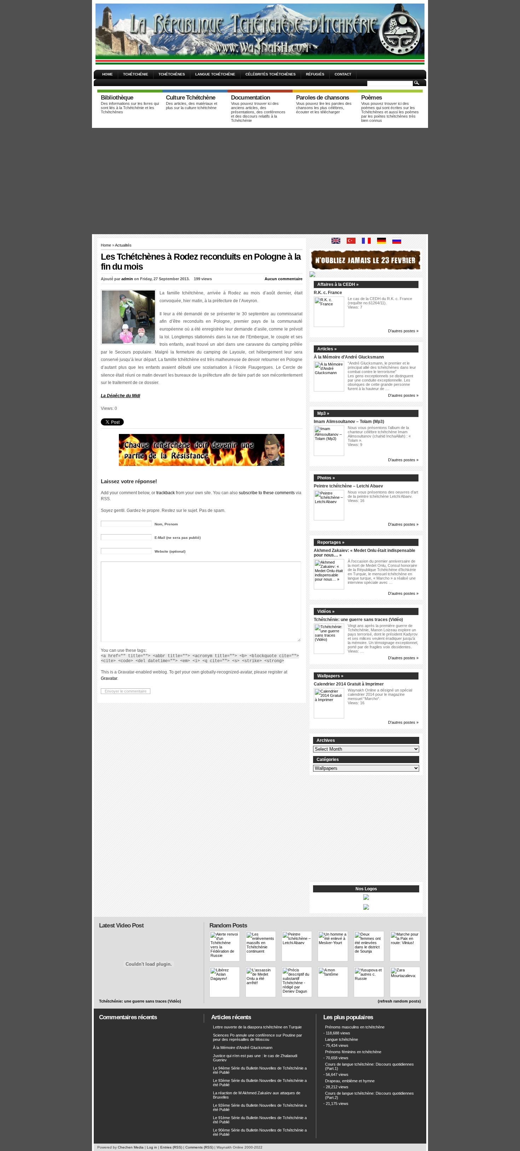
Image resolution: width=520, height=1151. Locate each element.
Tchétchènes (171, 74)
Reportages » (331, 542)
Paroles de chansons (322, 97)
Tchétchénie (135, 74)
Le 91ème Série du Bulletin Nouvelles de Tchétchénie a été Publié (260, 1120)
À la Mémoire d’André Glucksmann (349, 357)
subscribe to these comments (267, 492)
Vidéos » (326, 611)
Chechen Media (131, 1147)
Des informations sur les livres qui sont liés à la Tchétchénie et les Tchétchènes (130, 107)
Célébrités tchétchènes (270, 74)
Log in (152, 1147)
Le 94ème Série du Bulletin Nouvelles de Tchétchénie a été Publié (260, 1070)
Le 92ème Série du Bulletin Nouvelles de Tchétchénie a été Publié (260, 1107)
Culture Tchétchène (190, 97)
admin (127, 279)
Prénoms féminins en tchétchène (353, 1052)
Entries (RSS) (171, 1147)
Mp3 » (323, 413)
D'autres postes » (403, 331)
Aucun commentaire (283, 279)
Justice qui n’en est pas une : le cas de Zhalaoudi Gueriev (255, 1058)
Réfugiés (315, 74)
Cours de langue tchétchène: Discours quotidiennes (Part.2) (369, 1095)
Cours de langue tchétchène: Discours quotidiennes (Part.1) (369, 1066)
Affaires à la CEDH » (338, 284)
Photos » (326, 477)
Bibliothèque (117, 97)
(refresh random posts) (399, 1001)
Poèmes (371, 97)
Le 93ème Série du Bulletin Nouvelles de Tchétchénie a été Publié (260, 1082)
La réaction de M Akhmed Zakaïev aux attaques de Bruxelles (256, 1095)
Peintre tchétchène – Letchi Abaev (348, 486)
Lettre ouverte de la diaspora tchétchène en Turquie (257, 1027)
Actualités (123, 245)
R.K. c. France (328, 292)
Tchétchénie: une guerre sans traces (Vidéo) (358, 619)
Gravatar (109, 678)
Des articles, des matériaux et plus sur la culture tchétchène (191, 105)
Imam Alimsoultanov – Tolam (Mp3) (349, 421)
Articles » (327, 348)
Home (107, 74)
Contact (343, 74)
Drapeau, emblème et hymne (350, 1081)
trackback (165, 492)
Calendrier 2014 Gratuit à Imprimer (349, 684)
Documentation (250, 97)
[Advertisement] (260, 181)
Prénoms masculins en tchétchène (355, 1027)
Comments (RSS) (199, 1147)
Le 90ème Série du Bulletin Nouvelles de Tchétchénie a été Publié (260, 1132)
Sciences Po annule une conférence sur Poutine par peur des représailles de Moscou (257, 1037)
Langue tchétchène (215, 74)
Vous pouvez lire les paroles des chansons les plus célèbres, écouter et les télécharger (324, 107)
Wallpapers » (330, 675)
